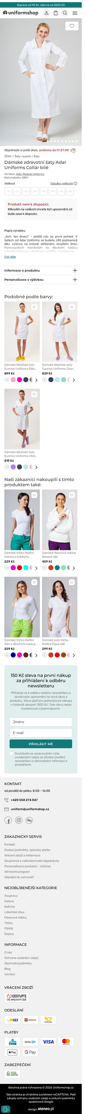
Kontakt (9, 840)
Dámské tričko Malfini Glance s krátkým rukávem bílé (19, 550)
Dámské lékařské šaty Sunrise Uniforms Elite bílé (19, 362)
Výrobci (9, 969)
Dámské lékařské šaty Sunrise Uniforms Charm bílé (59, 362)
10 (34, 186)
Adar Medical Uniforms (30, 169)
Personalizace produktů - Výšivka (27, 861)
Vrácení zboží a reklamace (22, 850)
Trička (8, 918)
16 (61, 186)
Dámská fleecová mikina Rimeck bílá (59, 550)
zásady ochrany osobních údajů (27, 1093)
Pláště (8, 924)
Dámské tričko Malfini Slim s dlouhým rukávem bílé (21, 637)
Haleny (9, 896)
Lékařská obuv (14, 907)
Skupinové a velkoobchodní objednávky (32, 856)
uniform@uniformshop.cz (29, 804)
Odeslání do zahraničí (19, 872)
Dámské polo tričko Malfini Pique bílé (55, 637)
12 (43, 186)
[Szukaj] (65, 13)
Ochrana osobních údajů (21, 953)
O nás (8, 948)
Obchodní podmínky (18, 958)
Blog (7, 964)
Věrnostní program (17, 867)
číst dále (10, 252)
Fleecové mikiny (15, 913)
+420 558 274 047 (24, 795)
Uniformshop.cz (63, 1082)
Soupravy (11, 891)
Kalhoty (9, 902)
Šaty (36, 151)
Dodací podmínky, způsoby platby (27, 845)
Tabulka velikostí (61, 178)
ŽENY (8, 151)
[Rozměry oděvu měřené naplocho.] (75, 179)
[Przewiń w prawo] (34, 375)
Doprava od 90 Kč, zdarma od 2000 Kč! (41, 5)
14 (52, 186)
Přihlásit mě (41, 739)
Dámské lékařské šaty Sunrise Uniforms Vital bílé (19, 449)
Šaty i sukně (23, 151)
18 (70, 186)
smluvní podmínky (63, 1093)
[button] (44, 136)
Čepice (9, 929)
